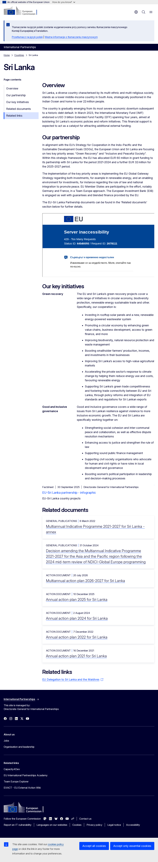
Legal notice (114, 824)
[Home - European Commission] (22, 10)
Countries (19, 55)
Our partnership (16, 95)
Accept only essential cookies (132, 846)
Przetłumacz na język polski (27, 37)
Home (7, 55)
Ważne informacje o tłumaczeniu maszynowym (71, 37)
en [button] (136, 12)
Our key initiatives (17, 102)
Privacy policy (94, 824)
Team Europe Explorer (16, 781)
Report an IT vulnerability (17, 824)
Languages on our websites (52, 824)
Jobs (6, 740)
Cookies (76, 824)
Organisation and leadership (19, 746)
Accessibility (133, 824)
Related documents (18, 108)
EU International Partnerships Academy (26, 775)
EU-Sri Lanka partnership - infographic (69, 492)
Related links (14, 115)
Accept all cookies (94, 846)
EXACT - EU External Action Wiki (22, 787)
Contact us (85, 818)
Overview (12, 88)
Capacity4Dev (12, 769)
